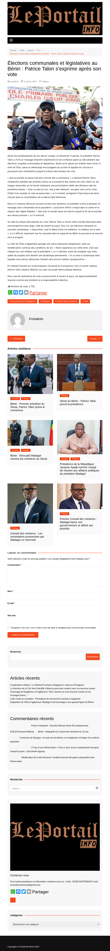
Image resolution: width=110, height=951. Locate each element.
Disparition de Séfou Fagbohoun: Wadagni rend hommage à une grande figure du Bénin (52, 702)
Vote (86, 301)
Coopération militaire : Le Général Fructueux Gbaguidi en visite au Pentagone (47, 685)
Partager (38, 293)
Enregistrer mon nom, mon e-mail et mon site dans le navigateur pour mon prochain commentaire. (53, 628)
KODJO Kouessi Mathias (22, 732)
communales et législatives (23, 301)
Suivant (93, 338)
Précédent (17, 338)
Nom (10, 591)
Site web (12, 615)
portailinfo (14, 81)
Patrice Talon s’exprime (67, 301)
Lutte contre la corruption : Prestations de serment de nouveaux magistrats (45, 699)
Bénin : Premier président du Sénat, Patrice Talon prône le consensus (27, 407)
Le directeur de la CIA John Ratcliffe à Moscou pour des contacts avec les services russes (52, 688)
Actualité (15, 399)
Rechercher (15, 652)
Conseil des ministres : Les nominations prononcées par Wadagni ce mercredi (27, 536)
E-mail (11, 603)
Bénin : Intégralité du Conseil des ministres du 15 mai (63, 732)
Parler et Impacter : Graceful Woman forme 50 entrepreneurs (59, 725)
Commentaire (14, 565)
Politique (45, 81)
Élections (46, 301)
